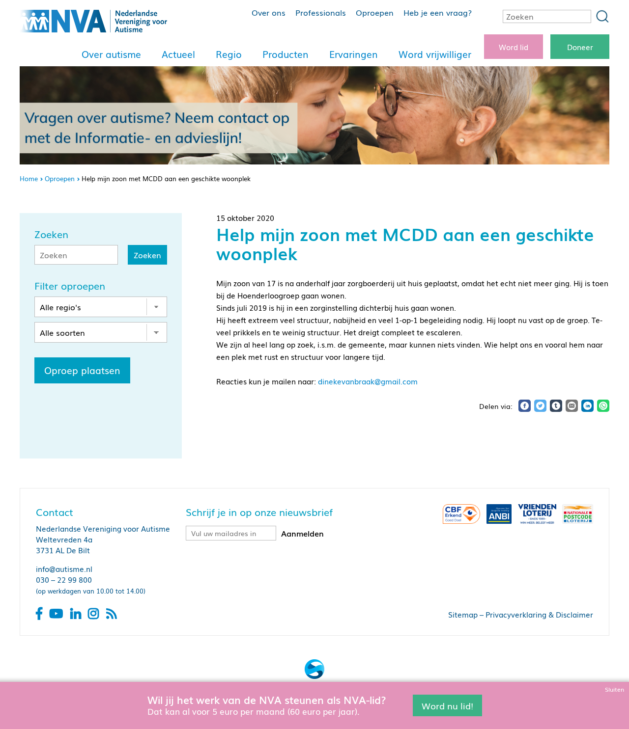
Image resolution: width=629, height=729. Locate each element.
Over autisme (111, 54)
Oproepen (375, 12)
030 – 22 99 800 (64, 579)
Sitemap (463, 614)
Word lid (513, 46)
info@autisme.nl (64, 568)
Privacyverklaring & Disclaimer (539, 614)
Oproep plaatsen (82, 370)
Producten (285, 54)
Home (29, 178)
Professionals (320, 12)
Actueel (178, 54)
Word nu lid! (447, 705)
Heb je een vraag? (437, 12)
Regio (229, 54)
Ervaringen (353, 54)
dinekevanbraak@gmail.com (368, 381)
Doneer (580, 46)
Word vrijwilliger (435, 54)
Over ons (269, 12)
